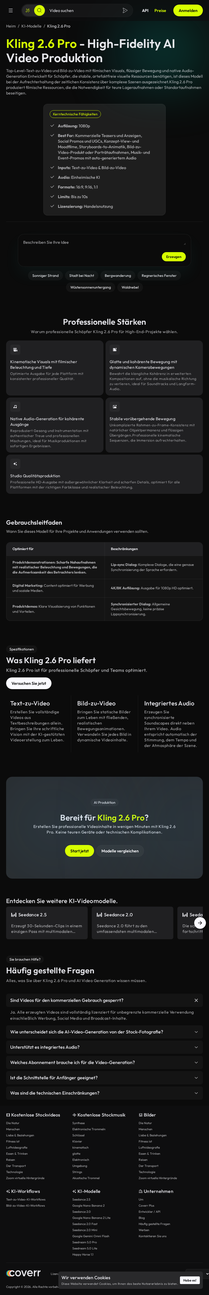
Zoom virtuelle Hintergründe (25, 1178)
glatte (76, 1153)
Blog (142, 1218)
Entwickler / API (149, 1212)
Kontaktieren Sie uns (152, 1236)
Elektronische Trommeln (89, 1129)
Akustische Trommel (86, 1178)
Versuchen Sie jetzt (28, 683)
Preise (160, 10)
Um (141, 1199)
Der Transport (16, 1166)
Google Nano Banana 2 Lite (91, 1218)
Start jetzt (79, 850)
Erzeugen (173, 256)
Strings (77, 1172)
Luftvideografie (16, 1147)
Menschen (13, 1129)
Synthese (78, 1123)
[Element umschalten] (196, 1000)
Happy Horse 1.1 (82, 1254)
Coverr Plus (146, 1205)
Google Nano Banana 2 (88, 1205)
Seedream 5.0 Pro (84, 1242)
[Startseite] (23, 1274)
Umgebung (79, 1166)
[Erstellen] (27, 10)
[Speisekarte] (10, 10)
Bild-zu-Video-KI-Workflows (25, 1205)
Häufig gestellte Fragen (154, 1224)
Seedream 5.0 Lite (84, 1248)
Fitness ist (12, 1141)
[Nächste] (200, 923)
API (145, 10)
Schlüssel (78, 1135)
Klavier (77, 1141)
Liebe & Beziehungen (20, 1135)
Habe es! (190, 1280)
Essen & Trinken (17, 1153)
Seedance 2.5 (81, 1199)
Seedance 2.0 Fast (84, 1224)
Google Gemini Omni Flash (90, 1236)
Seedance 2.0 (81, 1212)
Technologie (14, 1172)
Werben (144, 1230)
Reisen (10, 1160)
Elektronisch (80, 1160)
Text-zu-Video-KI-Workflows (25, 1199)
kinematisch (80, 1147)
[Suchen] (39, 10)
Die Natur (12, 1123)
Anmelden (188, 10)
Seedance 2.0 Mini (84, 1230)
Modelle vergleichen (120, 850)
